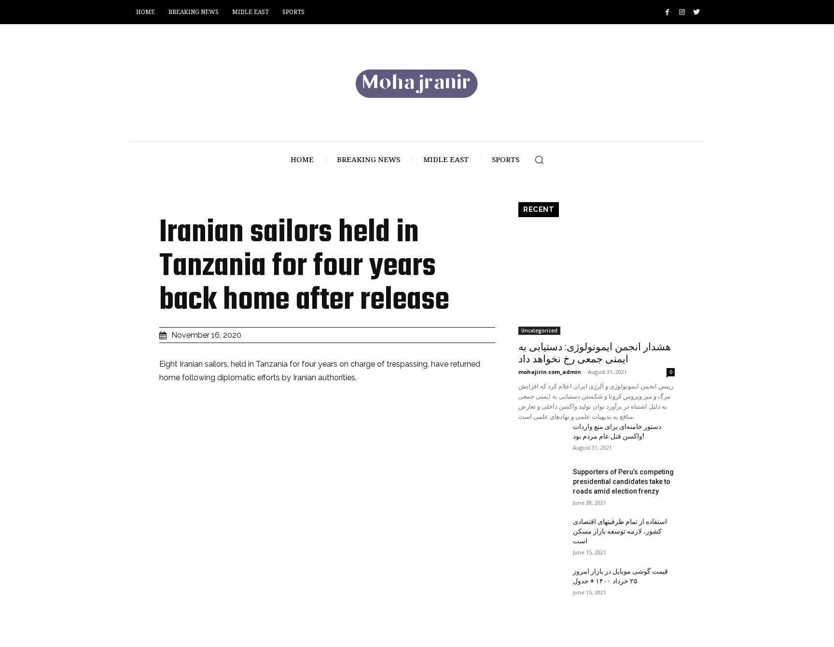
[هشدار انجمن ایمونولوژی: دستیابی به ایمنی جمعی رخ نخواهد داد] (596, 278)
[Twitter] (696, 12)
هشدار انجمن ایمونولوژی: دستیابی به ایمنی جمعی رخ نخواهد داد (594, 353)
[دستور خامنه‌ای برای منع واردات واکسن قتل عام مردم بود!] (541, 438)
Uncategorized (539, 330)
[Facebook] (667, 12)
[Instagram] (681, 12)
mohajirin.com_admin (549, 371)
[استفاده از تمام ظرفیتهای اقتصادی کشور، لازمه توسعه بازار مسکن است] (541, 533)
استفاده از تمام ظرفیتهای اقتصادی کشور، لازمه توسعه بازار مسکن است (620, 531)
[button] (539, 160)
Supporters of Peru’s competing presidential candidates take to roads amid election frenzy (623, 481)
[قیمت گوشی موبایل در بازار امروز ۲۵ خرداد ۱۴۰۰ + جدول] (541, 582)
